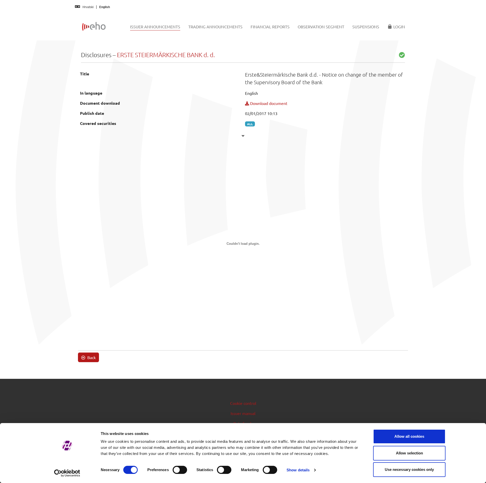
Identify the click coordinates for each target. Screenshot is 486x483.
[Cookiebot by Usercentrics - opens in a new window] (67, 473)
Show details (298, 470)
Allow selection (409, 453)
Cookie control (243, 403)
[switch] (180, 470)
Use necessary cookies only (409, 469)
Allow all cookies (409, 436)
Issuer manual (243, 413)
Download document (268, 103)
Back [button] (91, 357)
